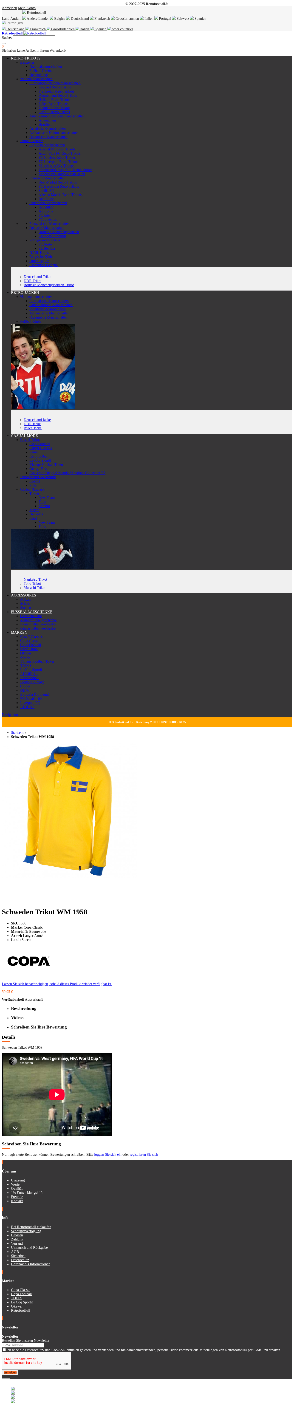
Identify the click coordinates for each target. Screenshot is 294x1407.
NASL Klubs (39, 252)
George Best (38, 469)
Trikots (34, 493)
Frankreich (102, 18)
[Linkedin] (8, 1377)
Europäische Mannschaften (49, 301)
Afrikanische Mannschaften (49, 313)
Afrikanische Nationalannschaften (54, 133)
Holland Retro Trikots (54, 100)
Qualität (17, 1188)
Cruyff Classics (40, 448)
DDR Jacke (32, 424)
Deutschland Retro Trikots (58, 95)
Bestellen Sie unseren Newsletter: (26, 1340)
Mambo (44, 506)
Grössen (17, 1235)
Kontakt (17, 1201)
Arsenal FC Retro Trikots (57, 149)
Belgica (59, 18)
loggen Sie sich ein (108, 1154)
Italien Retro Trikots (53, 104)
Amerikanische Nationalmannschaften (57, 116)
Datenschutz (20, 1260)
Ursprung (18, 1180)
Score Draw (29, 649)
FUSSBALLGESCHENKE (31, 612)
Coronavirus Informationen (30, 1264)
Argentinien (47, 120)
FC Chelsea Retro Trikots (57, 157)
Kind (33, 518)
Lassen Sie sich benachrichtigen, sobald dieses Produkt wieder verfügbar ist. (57, 984)
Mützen (25, 599)
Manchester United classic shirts (62, 174)
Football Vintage (32, 682)
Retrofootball (38, 456)
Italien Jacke (33, 428)
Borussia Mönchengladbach (59, 232)
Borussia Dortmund (34, 694)
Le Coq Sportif (40, 460)
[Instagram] (6, 1377)
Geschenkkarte (31, 616)
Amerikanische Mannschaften (51, 305)
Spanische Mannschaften (47, 178)
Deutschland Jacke (37, 420)
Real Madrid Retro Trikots (58, 182)
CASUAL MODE (24, 436)
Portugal (165, 18)
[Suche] (4, 43)
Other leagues (39, 261)
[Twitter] (5, 1377)
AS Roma (46, 211)
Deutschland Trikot (37, 277)
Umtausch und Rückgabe (29, 1247)
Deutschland (80, 18)
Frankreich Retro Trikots (56, 91)
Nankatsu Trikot (35, 579)
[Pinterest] (9, 1377)
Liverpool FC (30, 703)
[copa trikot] (52, 568)
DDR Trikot (32, 281)
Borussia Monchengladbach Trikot (49, 285)
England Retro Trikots (55, 87)
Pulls (33, 485)
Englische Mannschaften (47, 145)
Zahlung (17, 1239)
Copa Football (39, 444)
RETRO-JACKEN (25, 292)
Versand (17, 1243)
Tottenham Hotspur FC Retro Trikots (65, 170)
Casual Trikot (30, 440)
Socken (25, 608)
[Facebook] (3, 1377)
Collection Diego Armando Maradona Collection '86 (67, 473)
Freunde (17, 1197)
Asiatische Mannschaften (47, 128)
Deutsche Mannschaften (46, 228)
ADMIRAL (29, 674)
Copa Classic (29, 641)
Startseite (17, 733)
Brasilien (45, 124)
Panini (34, 452)
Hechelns (36, 514)
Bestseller (27, 62)
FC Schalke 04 (31, 699)
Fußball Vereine (40, 71)
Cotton (25, 686)
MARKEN (19, 632)
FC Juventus (48, 219)
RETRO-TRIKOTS (25, 58)
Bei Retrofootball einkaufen (31, 1227)
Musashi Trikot (34, 588)
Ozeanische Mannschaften (48, 137)
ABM (24, 690)
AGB (15, 1252)
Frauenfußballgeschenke (38, 624)
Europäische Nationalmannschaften (55, 83)
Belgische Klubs (41, 257)
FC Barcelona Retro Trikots (59, 186)
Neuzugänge (38, 75)
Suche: (7, 38)
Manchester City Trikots (56, 166)
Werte (15, 1184)
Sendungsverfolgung (26, 1231)
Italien (149, 18)
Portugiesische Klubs (44, 240)
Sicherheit (18, 1256)
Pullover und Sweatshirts (38, 477)
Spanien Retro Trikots (54, 108)
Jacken (34, 510)
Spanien (200, 18)
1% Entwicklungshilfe (27, 1193)
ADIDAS (27, 707)
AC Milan (46, 207)
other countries (122, 29)
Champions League (43, 265)
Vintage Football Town (46, 464)
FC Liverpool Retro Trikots (58, 162)
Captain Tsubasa (32, 489)
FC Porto (45, 244)
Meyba (25, 657)
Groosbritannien (127, 18)
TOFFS (25, 665)
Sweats (34, 481)
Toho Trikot (32, 583)
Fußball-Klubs (30, 321)
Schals (25, 603)
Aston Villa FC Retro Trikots (60, 153)
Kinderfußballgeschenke (38, 628)
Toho (42, 502)
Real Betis (46, 199)
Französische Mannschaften (49, 224)
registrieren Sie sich (144, 1154)
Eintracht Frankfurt (52, 236)
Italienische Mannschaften (48, 203)
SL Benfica (47, 248)
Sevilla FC (46, 190)
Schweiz (183, 18)
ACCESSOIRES (23, 595)
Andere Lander (38, 18)
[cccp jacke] (43, 408)
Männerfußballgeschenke (38, 620)
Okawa (25, 653)
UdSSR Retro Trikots (54, 112)
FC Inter (45, 215)
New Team (47, 498)
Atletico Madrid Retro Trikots (60, 195)
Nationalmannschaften (45, 66)
